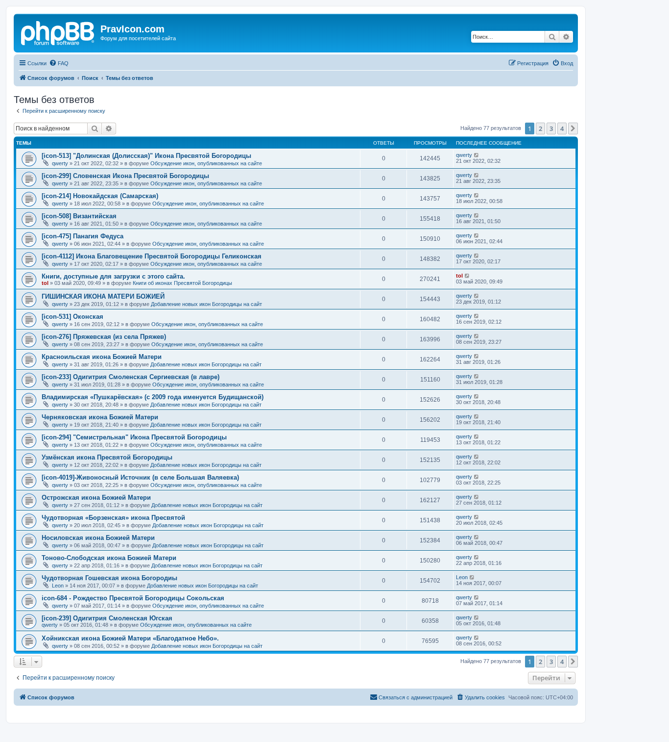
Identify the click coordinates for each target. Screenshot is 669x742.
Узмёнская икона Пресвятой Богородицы (107, 457)
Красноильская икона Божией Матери (102, 356)
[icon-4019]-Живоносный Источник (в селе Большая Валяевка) (140, 477)
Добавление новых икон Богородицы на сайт (206, 304)
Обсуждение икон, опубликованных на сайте (206, 163)
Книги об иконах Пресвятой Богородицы (182, 283)
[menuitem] (59, 63)
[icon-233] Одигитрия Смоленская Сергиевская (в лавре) (130, 377)
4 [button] (562, 128)
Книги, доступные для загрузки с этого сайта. (113, 276)
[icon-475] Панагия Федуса (82, 236)
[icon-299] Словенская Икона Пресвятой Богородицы (125, 175)
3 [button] (551, 128)
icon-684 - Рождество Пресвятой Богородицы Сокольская (133, 598)
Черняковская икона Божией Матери (100, 417)
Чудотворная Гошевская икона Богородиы (109, 578)
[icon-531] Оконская (72, 316)
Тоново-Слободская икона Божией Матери (109, 558)
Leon (58, 585)
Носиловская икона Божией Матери (98, 537)
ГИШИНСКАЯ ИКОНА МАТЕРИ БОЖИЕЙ (103, 296)
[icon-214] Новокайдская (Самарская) (100, 196)
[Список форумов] (58, 32)
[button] (573, 128)
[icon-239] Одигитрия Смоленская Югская (107, 618)
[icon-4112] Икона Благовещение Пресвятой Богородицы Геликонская (152, 256)
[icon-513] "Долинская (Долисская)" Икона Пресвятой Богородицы (146, 155)
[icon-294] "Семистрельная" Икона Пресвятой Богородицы (134, 437)
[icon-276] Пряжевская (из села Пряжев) (104, 336)
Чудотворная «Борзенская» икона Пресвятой (113, 517)
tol (45, 283)
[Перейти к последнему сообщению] (477, 155)
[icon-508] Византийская (79, 216)
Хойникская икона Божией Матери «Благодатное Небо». (130, 638)
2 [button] (540, 128)
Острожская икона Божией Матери (96, 497)
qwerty (60, 163)
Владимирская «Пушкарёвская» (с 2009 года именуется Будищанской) (152, 397)
